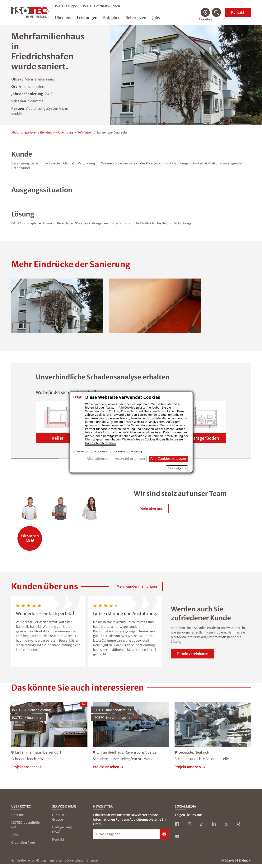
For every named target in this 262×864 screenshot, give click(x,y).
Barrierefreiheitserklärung (28, 860)
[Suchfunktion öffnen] (216, 12)
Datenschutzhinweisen (100, 443)
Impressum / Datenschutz (66, 860)
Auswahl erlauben (130, 458)
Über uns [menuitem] (63, 17)
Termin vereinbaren (192, 654)
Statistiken (119, 451)
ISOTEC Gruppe (66, 6)
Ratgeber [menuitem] (111, 17)
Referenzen (84, 132)
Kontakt (238, 12)
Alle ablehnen (98, 458)
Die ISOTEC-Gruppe (61, 817)
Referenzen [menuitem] (135, 17)
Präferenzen (100, 451)
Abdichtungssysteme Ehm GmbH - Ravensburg (42, 132)
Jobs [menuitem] (156, 17)
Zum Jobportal (29, 536)
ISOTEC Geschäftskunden (101, 6)
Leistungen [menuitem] (87, 17)
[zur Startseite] (30, 12)
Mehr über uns (151, 508)
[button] (57, 306)
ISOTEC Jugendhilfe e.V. (25, 825)
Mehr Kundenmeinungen (136, 586)
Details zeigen (175, 468)
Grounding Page (23, 842)
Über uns (17, 815)
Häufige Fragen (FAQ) (63, 829)
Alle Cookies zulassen (168, 458)
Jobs (14, 835)
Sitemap (92, 860)
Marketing (136, 451)
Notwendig (82, 451)
